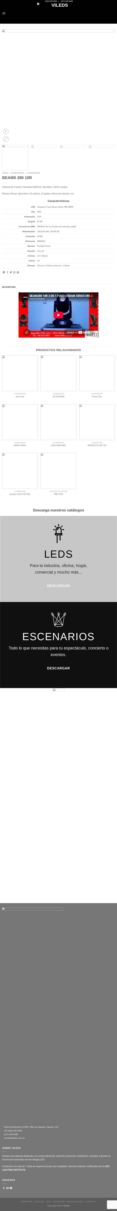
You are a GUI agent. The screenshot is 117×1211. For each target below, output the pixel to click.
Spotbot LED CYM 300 (20, 494)
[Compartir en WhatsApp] (4, 272)
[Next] (109, 86)
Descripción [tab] (8, 287)
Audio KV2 (39, 1202)
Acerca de (26, 1202)
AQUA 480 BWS (58, 445)
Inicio (5, 173)
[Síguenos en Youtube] (11, 1188)
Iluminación (33, 173)
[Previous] (8, 86)
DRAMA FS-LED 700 (97, 445)
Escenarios (17, 173)
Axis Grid (20, 396)
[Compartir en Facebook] (7, 272)
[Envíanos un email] (7, 1188)
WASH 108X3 (20, 445)
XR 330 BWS (58, 396)
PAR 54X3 (58, 494)
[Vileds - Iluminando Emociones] (58, 13)
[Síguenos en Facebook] (4, 1188)
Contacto (90, 1202)
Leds (48, 1202)
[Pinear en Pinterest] (18, 272)
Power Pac (97, 396)
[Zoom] (6, 139)
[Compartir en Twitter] (11, 272)
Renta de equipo (75, 1202)
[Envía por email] (14, 272)
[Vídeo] (6, 131)
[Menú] (4, 13)
